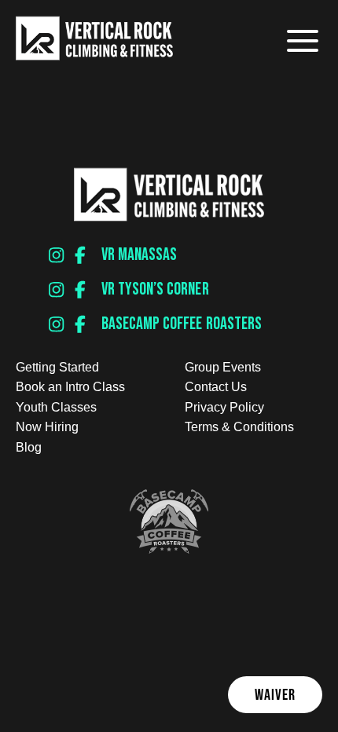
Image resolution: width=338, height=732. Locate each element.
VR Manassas (139, 254)
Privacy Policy (224, 407)
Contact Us (216, 386)
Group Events (223, 367)
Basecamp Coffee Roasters (181, 324)
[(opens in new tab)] (169, 549)
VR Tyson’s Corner (155, 289)
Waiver (275, 694)
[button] (300, 41)
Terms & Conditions (239, 427)
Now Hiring (47, 427)
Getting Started (57, 367)
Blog (29, 447)
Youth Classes (56, 407)
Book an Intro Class (70, 386)
